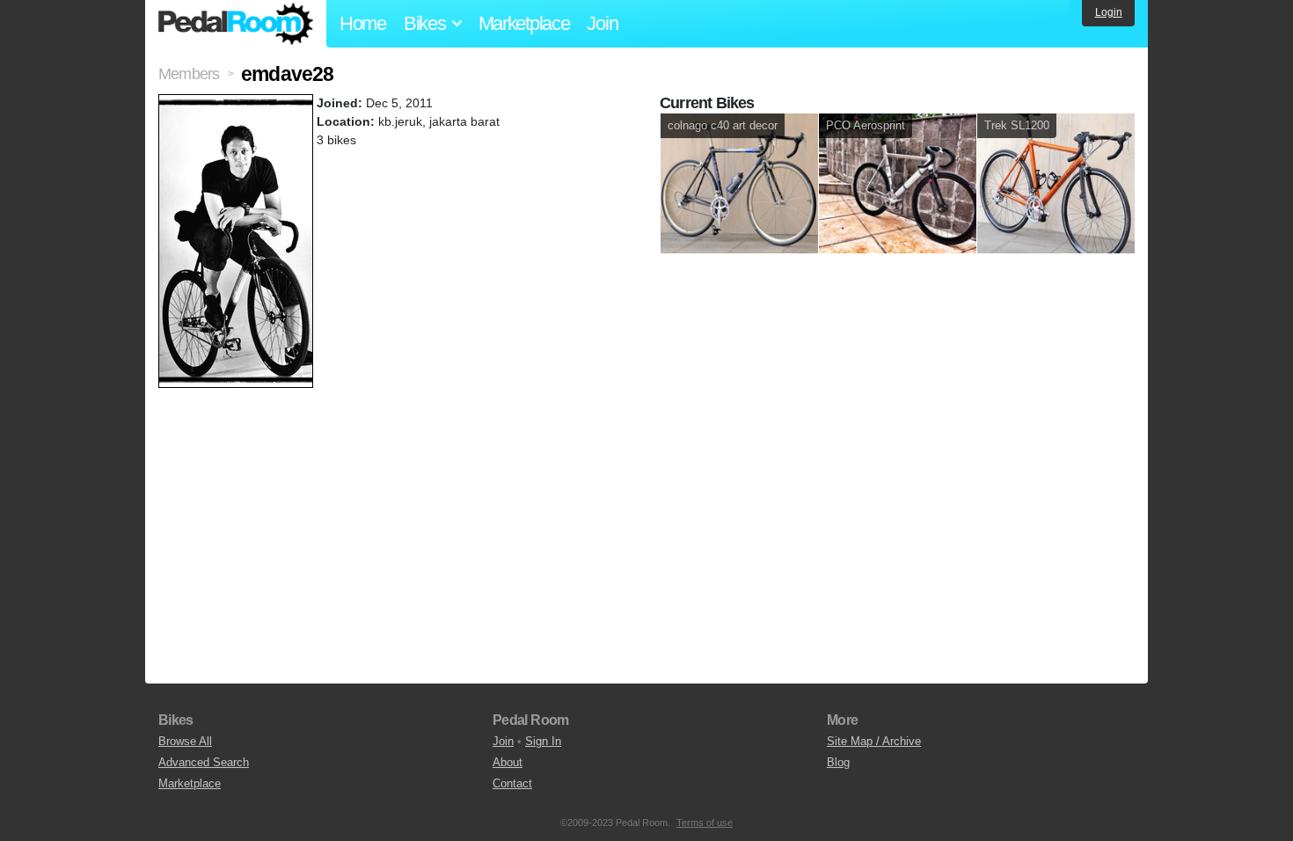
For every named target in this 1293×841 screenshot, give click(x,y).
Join (602, 23)
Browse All (185, 741)
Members (188, 74)
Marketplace (524, 23)
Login (1108, 12)
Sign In (543, 741)
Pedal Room (235, 24)
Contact (512, 783)
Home (363, 23)
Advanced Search (203, 762)
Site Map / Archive (874, 741)
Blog (838, 762)
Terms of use (704, 822)
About (507, 762)
